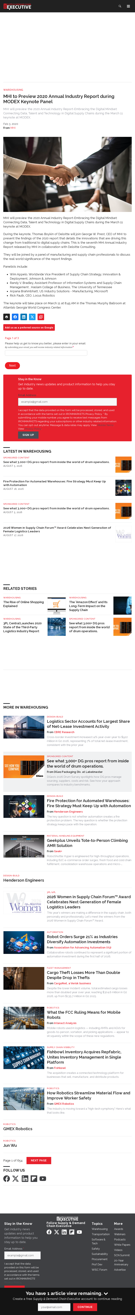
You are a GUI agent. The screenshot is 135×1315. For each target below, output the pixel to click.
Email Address (28, 395)
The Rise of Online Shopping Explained (23, 604)
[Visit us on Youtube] (43, 1178)
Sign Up (28, 435)
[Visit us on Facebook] (6, 1178)
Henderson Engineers (68, 811)
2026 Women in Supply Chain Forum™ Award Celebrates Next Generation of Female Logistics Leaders (57, 529)
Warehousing (13, 89)
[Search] (120, 6)
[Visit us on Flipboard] (34, 1178)
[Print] (6, 317)
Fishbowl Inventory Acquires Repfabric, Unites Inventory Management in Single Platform (84, 1057)
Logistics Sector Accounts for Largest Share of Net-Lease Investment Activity (88, 724)
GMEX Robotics (64, 1103)
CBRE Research (64, 732)
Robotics (53, 1007)
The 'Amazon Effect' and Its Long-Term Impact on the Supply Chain (88, 606)
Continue (85, 1307)
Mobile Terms (105, 425)
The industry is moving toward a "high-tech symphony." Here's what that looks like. (89, 1110)
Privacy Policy (33, 428)
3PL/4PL (51, 892)
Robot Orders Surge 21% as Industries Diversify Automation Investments (82, 939)
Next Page (39, 1160)
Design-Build (55, 716)
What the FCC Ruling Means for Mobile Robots (84, 1015)
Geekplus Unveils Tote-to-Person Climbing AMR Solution (87, 843)
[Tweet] (32, 317)
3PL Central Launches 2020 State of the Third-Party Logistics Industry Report (22, 627)
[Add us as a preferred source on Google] (41, 317)
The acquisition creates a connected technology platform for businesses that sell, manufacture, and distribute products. (85, 1074)
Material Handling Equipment (66, 836)
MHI (12, 127)
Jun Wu (10, 1145)
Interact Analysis (65, 1023)
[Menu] (128, 6)
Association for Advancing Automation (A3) (82, 947)
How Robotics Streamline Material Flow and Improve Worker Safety (88, 1095)
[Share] (15, 317)
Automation (55, 932)
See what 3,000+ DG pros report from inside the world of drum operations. (56, 462)
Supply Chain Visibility (61, 1047)
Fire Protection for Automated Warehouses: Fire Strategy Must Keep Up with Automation (54, 483)
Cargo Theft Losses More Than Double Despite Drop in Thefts (83, 975)
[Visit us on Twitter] (15, 1178)
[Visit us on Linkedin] (25, 1178)
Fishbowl (60, 1068)
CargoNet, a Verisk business (72, 983)
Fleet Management (59, 968)
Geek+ (58, 851)
